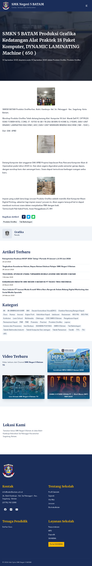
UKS (4, 334)
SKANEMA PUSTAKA (44, 326)
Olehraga (39, 318)
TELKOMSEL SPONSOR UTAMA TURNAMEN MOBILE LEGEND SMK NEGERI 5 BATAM (39, 274)
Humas (12, 315)
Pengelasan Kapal (71, 318)
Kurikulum (7, 318)
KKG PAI (76, 315)
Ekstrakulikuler (54, 507)
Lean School (18, 318)
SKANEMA (52, 538)
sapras (67, 322)
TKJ (83, 330)
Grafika (19, 232)
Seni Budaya (29, 326)
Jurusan (51, 504)
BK (4, 311)
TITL (78, 330)
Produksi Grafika (59, 60)
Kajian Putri (29, 315)
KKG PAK (84, 315)
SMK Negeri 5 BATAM (24, 562)
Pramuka (34, 322)
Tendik (71, 330)
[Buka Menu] (87, 5)
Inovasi (20, 315)
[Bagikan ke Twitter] (28, 217)
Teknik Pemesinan (59, 330)
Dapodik (51, 535)
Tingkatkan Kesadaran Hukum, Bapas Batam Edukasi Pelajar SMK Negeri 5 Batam (38, 267)
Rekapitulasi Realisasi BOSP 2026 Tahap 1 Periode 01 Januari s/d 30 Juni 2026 (36, 259)
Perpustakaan (53, 527)
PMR (21, 322)
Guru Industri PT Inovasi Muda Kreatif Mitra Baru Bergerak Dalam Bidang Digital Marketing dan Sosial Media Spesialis (45, 291)
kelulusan (55, 315)
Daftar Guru (7, 527)
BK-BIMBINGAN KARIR (16, 311)
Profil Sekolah (53, 492)
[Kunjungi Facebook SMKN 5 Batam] (5, 509)
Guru (5, 315)
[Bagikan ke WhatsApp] (33, 217)
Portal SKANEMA (56, 544)
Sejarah (51, 496)
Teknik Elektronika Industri (13, 330)
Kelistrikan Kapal (43, 315)
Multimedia (29, 318)
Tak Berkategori (26, 222)
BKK (28, 311)
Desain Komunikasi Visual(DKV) (44, 311)
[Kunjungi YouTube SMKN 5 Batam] (17, 509)
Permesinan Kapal (10, 322)
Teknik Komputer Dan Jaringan (38, 330)
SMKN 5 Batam (60, 326)
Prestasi (43, 322)
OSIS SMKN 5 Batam (54, 318)
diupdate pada (24, 60)
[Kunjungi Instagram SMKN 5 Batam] (11, 509)
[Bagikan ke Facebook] (24, 217)
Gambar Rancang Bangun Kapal (71, 311)
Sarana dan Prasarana (12, 326)
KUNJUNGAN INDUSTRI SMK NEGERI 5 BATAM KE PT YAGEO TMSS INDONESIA (36, 282)
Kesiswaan (66, 315)
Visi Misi (51, 500)
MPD (50, 531)
